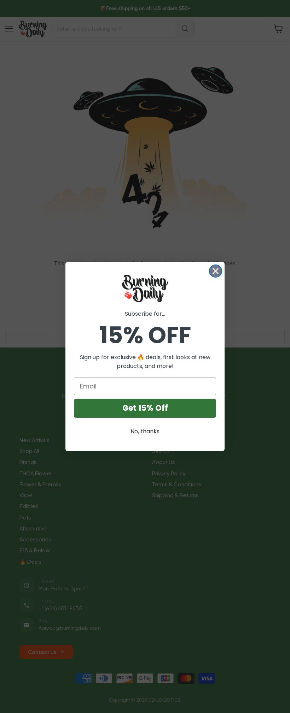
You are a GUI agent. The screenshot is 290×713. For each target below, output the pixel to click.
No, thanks (145, 431)
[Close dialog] (215, 271)
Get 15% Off (145, 408)
